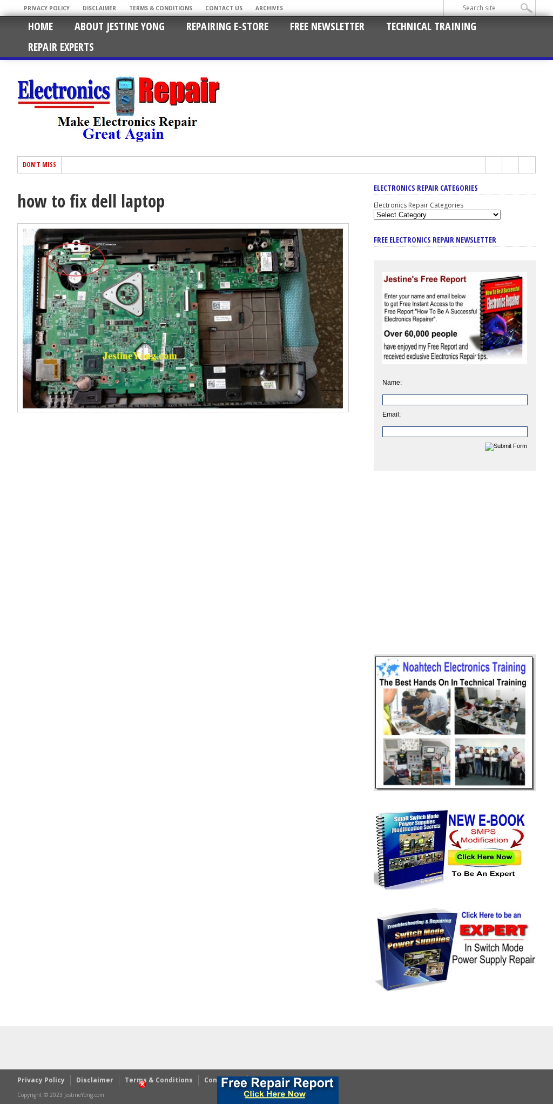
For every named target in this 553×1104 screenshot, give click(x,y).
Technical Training (431, 26)
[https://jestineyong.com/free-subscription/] (277, 1090)
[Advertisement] (455, 570)
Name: (392, 382)
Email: (391, 414)
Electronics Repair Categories (418, 205)
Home (40, 26)
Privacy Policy (47, 8)
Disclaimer (99, 8)
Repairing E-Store (227, 26)
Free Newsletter (327, 26)
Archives (269, 8)
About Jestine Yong (120, 26)
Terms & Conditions (160, 8)
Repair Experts (61, 46)
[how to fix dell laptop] (183, 409)
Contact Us (223, 8)
